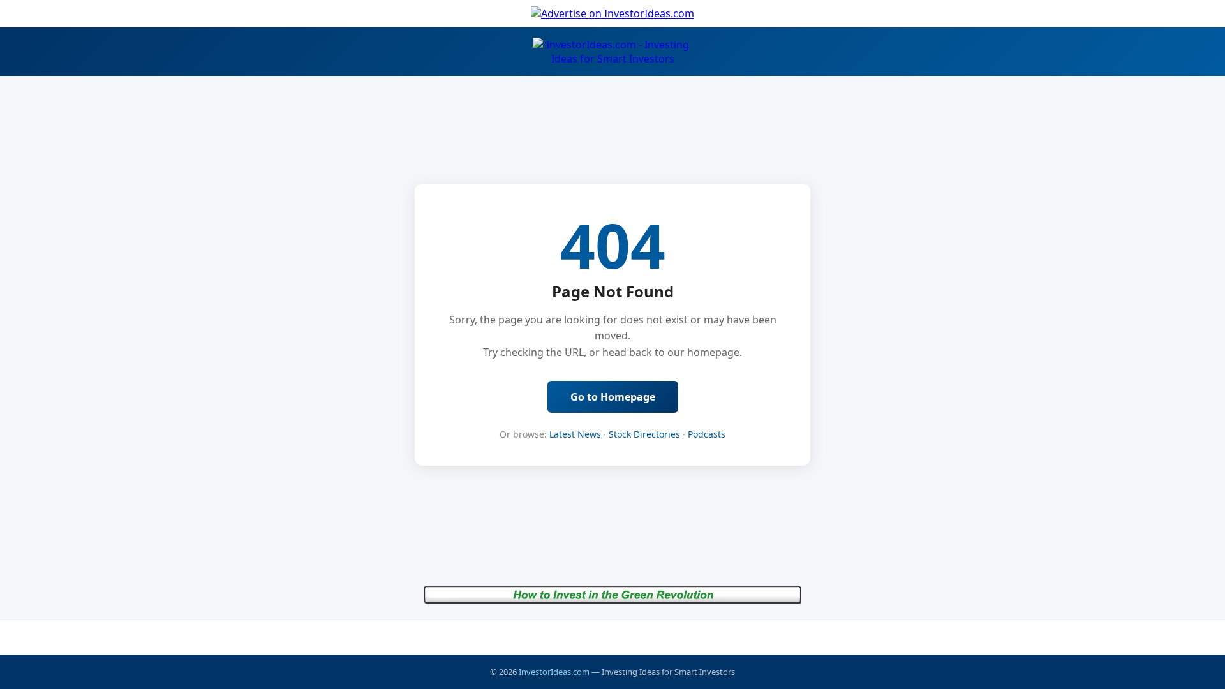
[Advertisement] (612, 636)
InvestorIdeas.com (554, 672)
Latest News (575, 434)
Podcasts (706, 434)
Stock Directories (644, 434)
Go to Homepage (612, 397)
